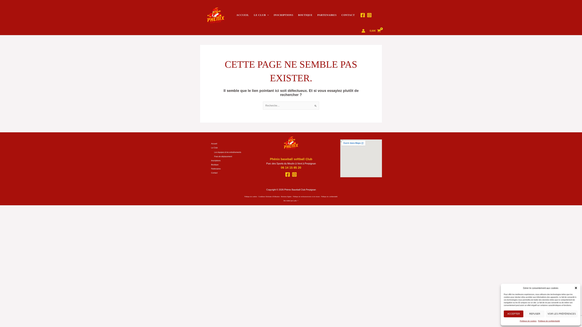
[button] (575, 287)
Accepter (513, 313)
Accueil (242, 15)
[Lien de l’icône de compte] (363, 31)
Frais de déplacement (223, 156)
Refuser (534, 313)
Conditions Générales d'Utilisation (269, 196)
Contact (348, 15)
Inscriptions (283, 15)
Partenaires (327, 15)
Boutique (305, 15)
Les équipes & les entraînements (227, 152)
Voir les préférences (562, 313)
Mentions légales (286, 196)
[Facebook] (362, 15)
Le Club (260, 15)
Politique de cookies (528, 321)
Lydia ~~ (296, 200)
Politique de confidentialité (549, 321)
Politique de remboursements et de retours (306, 196)
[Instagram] (369, 15)
